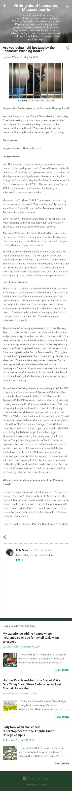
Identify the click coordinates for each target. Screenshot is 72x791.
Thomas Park (34, 100)
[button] (67, 48)
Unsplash (50, 100)
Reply (19, 560)
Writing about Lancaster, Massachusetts (36, 7)
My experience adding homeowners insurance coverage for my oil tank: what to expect (31, 637)
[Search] (67, 7)
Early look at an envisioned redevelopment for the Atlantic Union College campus (28, 731)
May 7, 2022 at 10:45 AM (40, 550)
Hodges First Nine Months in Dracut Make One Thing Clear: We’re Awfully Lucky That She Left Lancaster (32, 684)
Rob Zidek (22, 550)
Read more (62, 670)
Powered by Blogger (38, 778)
